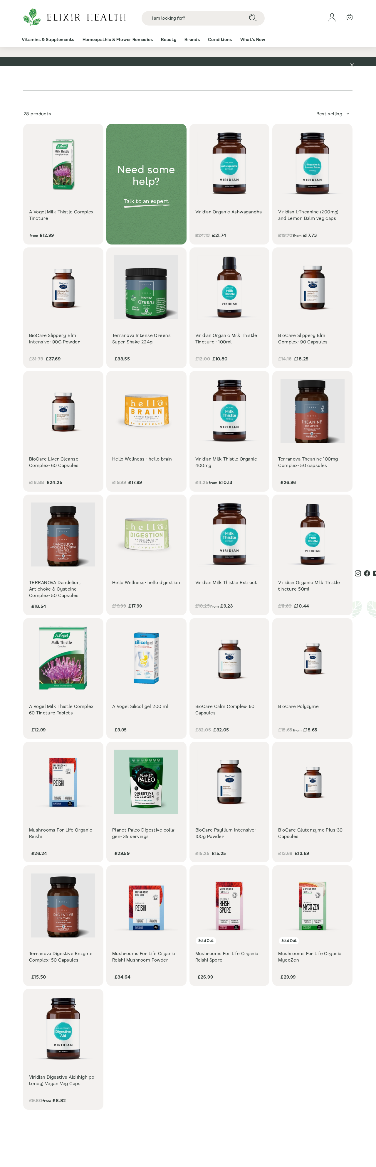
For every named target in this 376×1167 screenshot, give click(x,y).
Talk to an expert (146, 201)
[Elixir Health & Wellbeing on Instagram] (358, 573)
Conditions (220, 39)
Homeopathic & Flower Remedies (118, 39)
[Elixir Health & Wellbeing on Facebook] (367, 573)
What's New (253, 39)
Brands (192, 39)
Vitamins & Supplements (48, 39)
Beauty (168, 39)
